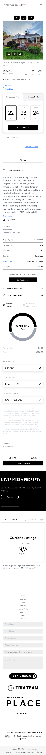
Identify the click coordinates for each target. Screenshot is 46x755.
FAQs (23, 602)
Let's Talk (23, 619)
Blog (23, 615)
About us (23, 612)
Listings (23, 599)
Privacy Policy (8, 752)
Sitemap (39, 752)
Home (23, 596)
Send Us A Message (21, 676)
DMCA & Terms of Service (25, 752)
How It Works (23, 609)
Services (23, 606)
